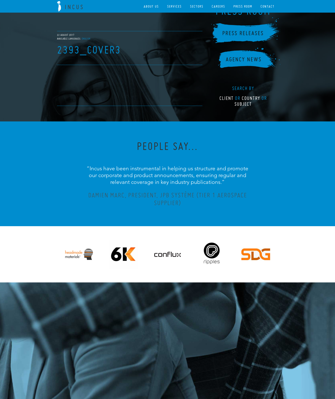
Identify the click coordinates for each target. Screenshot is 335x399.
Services (174, 6)
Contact (268, 6)
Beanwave (187, 378)
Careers (218, 6)
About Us (151, 6)
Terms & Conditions (174, 375)
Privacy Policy (157, 375)
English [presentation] (86, 38)
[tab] (86, 39)
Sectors (196, 6)
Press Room (242, 6)
